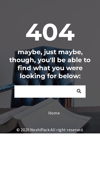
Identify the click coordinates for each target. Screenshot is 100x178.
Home (54, 113)
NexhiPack (39, 129)
